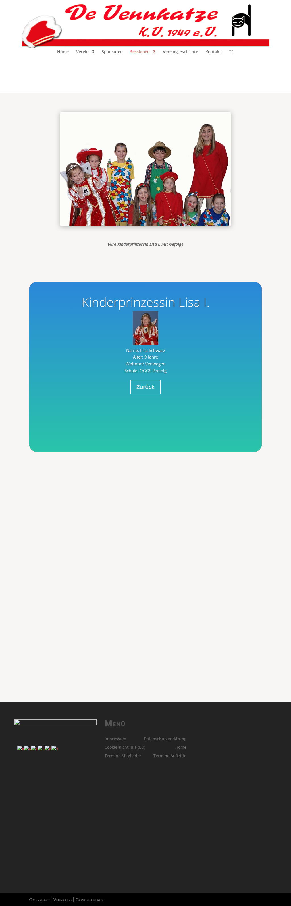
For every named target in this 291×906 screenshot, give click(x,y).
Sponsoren (112, 52)
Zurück (145, 387)
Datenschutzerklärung (165, 739)
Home (63, 52)
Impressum (115, 739)
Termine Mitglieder (123, 756)
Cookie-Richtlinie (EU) (125, 747)
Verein (82, 52)
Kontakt (213, 52)
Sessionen (140, 52)
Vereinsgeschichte (180, 52)
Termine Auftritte (169, 756)
